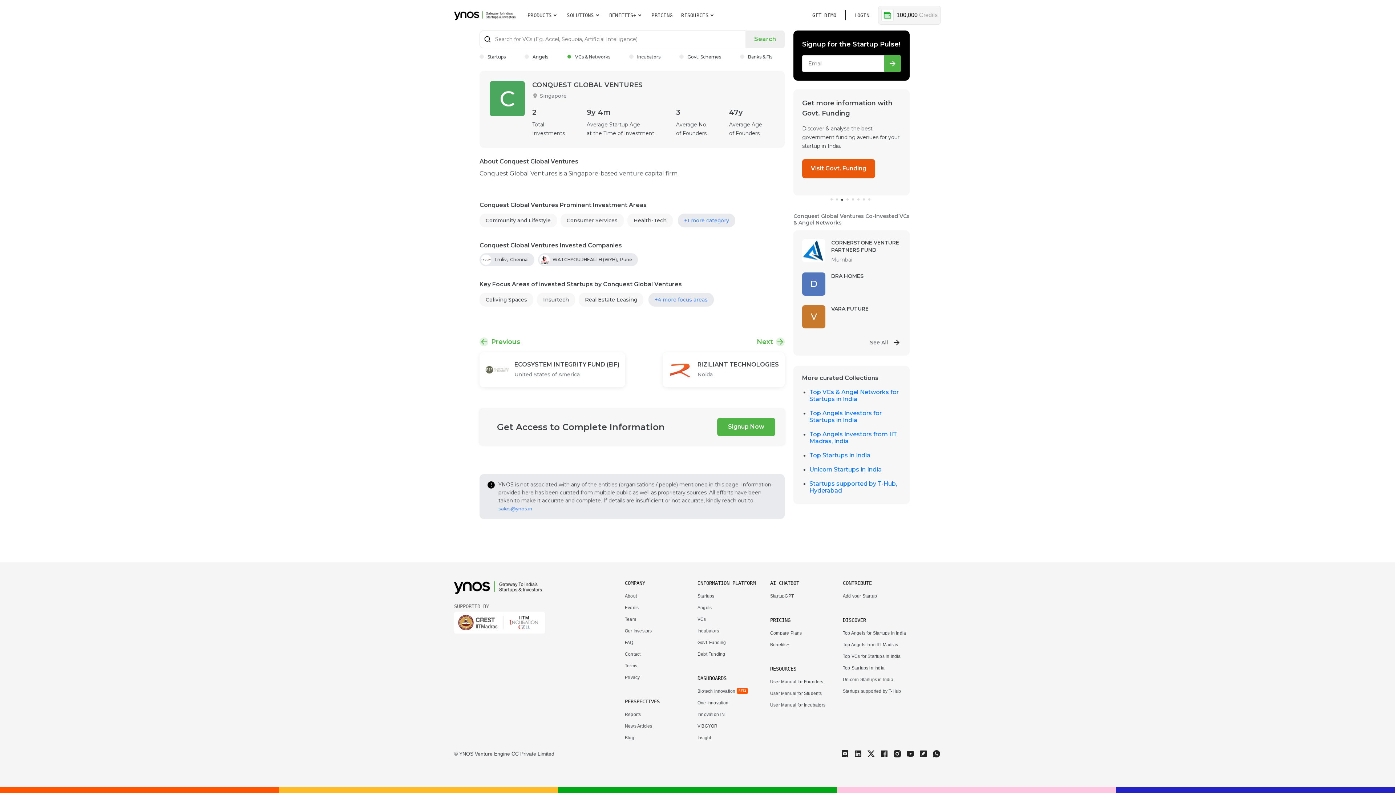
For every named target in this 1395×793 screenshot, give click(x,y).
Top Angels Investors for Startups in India (845, 417)
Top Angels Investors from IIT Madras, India (853, 438)
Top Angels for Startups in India (874, 633)
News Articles (638, 726)
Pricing (661, 15)
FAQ (629, 642)
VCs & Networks (592, 57)
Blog (629, 737)
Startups (497, 57)
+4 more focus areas (681, 299)
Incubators (648, 57)
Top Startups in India (839, 455)
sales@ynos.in (515, 508)
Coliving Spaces (506, 299)
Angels (540, 57)
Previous (505, 342)
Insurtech (556, 299)
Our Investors (638, 631)
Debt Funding (711, 654)
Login (861, 15)
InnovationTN (711, 714)
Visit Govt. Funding (838, 168)
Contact (632, 654)
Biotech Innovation (716, 691)
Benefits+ (779, 644)
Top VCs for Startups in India (872, 656)
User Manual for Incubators (797, 705)
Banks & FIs (760, 57)
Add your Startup (860, 596)
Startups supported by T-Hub (872, 691)
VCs (702, 619)
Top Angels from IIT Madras (870, 644)
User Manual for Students (796, 693)
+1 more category (706, 220)
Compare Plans (786, 633)
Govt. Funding (712, 642)
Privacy (632, 677)
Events (632, 607)
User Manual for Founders (797, 681)
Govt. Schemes (704, 57)
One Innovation (713, 702)
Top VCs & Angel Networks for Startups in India (854, 395)
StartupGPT (782, 596)
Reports (633, 714)
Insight (704, 737)
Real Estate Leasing (611, 299)
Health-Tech (650, 220)
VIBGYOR (707, 726)
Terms (631, 665)
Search (765, 39)
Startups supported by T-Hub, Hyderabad (853, 487)
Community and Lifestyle (518, 220)
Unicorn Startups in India (845, 469)
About (631, 596)
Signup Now (746, 426)
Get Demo (824, 15)
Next (765, 342)
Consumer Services (592, 220)
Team (630, 619)
